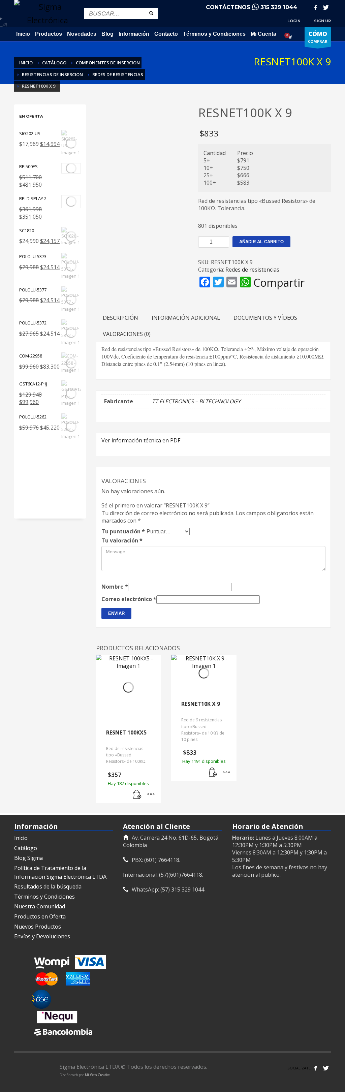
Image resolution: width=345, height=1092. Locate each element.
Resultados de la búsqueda (48, 886)
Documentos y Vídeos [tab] (265, 317)
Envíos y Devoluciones (42, 936)
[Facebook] (316, 7)
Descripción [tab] (120, 317)
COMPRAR (317, 37)
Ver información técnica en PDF (140, 440)
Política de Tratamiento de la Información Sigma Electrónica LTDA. (60, 872)
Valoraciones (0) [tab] (127, 334)
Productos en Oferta (40, 916)
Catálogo (25, 848)
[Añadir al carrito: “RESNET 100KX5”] (137, 794)
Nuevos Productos (37, 926)
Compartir (279, 282)
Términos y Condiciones (44, 896)
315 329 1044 (278, 7)
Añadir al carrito (261, 241)
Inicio (21, 838)
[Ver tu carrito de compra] (289, 37)
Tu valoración (122, 540)
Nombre (114, 586)
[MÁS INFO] (151, 794)
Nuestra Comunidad (39, 906)
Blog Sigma (28, 858)
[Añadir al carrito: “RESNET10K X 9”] (213, 772)
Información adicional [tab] (186, 317)
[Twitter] (326, 7)
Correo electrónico (128, 599)
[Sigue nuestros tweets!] (326, 1068)
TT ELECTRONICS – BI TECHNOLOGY (196, 401)
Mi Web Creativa (98, 1074)
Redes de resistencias (252, 269)
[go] (151, 13)
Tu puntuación (123, 531)
